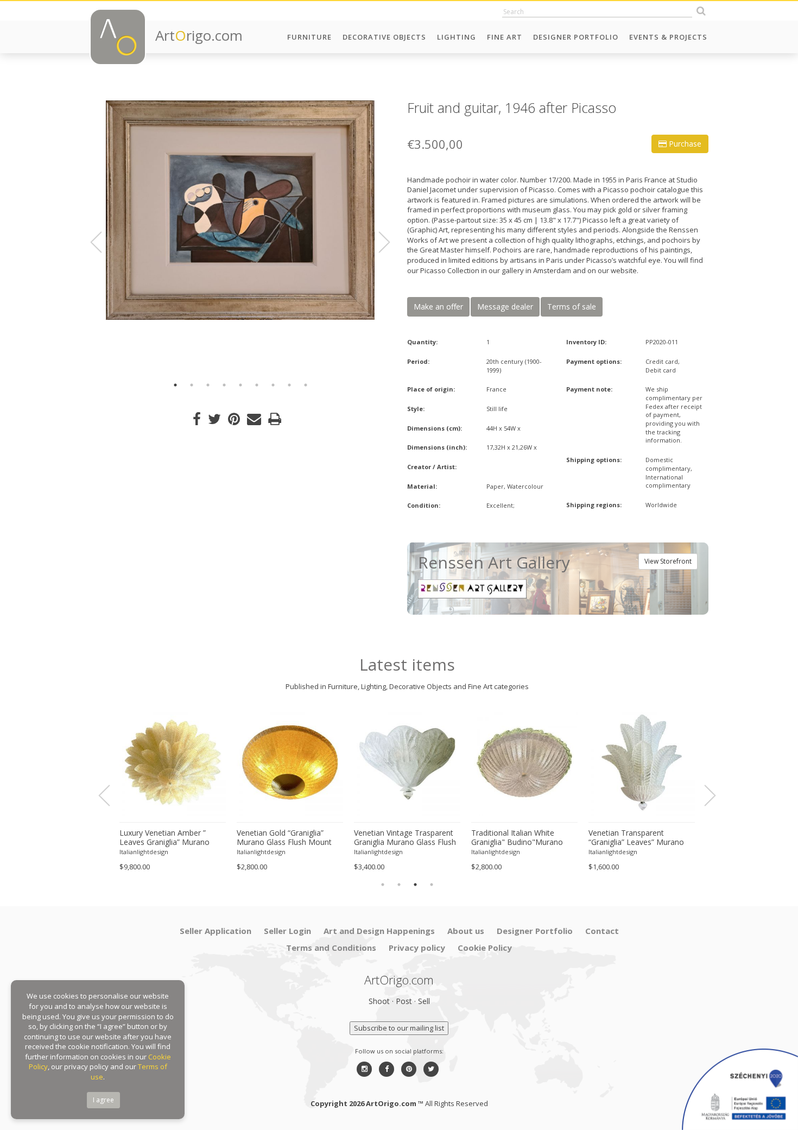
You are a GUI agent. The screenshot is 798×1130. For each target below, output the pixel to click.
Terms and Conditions (331, 947)
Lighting (456, 37)
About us (465, 930)
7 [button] (273, 385)
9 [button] (305, 385)
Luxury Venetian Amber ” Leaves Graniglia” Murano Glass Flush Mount (164, 838)
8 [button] (289, 385)
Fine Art (504, 37)
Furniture (309, 37)
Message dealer (505, 306)
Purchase (684, 143)
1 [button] (175, 385)
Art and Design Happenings (379, 930)
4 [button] (224, 385)
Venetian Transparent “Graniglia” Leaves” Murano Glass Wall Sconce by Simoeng (636, 838)
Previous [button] (102, 242)
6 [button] (256, 385)
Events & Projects (668, 37)
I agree (103, 1099)
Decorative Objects (384, 37)
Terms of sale (571, 306)
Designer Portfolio (575, 37)
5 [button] (240, 385)
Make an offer (438, 306)
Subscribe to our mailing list (399, 1028)
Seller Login (287, 930)
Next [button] (378, 242)
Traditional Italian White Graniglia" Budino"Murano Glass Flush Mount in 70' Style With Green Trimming (523, 838)
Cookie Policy (485, 947)
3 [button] (207, 385)
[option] (240, 210)
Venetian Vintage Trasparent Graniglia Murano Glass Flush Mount (405, 838)
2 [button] (191, 385)
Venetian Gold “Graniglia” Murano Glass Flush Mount (284, 837)
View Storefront (668, 561)
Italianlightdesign (143, 852)
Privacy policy (417, 947)
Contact (602, 930)
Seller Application (215, 930)
